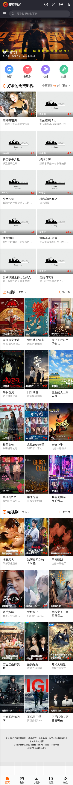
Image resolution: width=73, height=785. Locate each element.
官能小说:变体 (48, 238)
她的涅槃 (32, 664)
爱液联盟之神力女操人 (17, 277)
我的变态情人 (47, 120)
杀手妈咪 (8, 612)
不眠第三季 (34, 716)
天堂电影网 (12, 4)
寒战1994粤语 (35, 444)
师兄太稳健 (59, 664)
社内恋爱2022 (48, 198)
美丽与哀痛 (46, 277)
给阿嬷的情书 (35, 339)
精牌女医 (45, 159)
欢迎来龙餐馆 (11, 339)
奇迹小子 (57, 444)
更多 (66, 85)
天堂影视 (10, 738)
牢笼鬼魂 (32, 497)
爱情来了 (32, 612)
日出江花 (32, 392)
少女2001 (8, 198)
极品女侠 (8, 444)
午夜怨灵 (8, 392)
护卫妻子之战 (11, 159)
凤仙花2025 (10, 497)
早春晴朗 (57, 559)
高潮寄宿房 (10, 120)
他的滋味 (8, 238)
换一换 (64, 292)
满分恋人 (8, 559)
